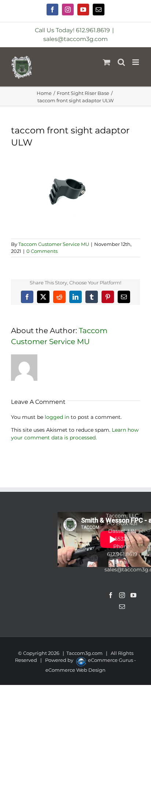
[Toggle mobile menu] (136, 62)
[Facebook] (111, 595)
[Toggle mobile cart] (106, 62)
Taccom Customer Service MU (53, 244)
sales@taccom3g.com (75, 39)
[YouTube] (133, 595)
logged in (57, 417)
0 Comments (42, 251)
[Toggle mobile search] (121, 62)
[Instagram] (122, 595)
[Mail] (122, 606)
